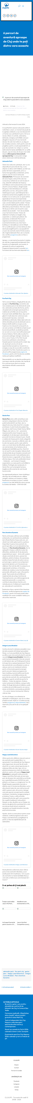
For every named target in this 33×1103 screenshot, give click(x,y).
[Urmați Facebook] (4, 15)
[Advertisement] (16, 72)
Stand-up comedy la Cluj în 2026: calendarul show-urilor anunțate (16, 1030)
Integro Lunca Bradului (9, 645)
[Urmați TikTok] (14, 15)
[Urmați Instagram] (7, 15)
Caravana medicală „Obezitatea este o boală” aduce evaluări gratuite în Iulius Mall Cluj (17, 1015)
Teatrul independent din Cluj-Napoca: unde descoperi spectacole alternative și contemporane (15, 1023)
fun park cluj (19, 971)
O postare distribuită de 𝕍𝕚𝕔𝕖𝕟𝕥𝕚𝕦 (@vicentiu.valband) (17, 527)
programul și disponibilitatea (17, 702)
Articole (24, 114)
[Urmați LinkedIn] (11, 15)
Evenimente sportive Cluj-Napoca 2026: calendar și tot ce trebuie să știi (17, 1036)
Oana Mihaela (11, 114)
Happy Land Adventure (10, 755)
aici (27, 248)
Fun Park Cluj (6, 298)
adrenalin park (8, 971)
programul (14, 235)
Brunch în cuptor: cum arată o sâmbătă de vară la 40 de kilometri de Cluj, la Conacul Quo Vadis (16, 1007)
